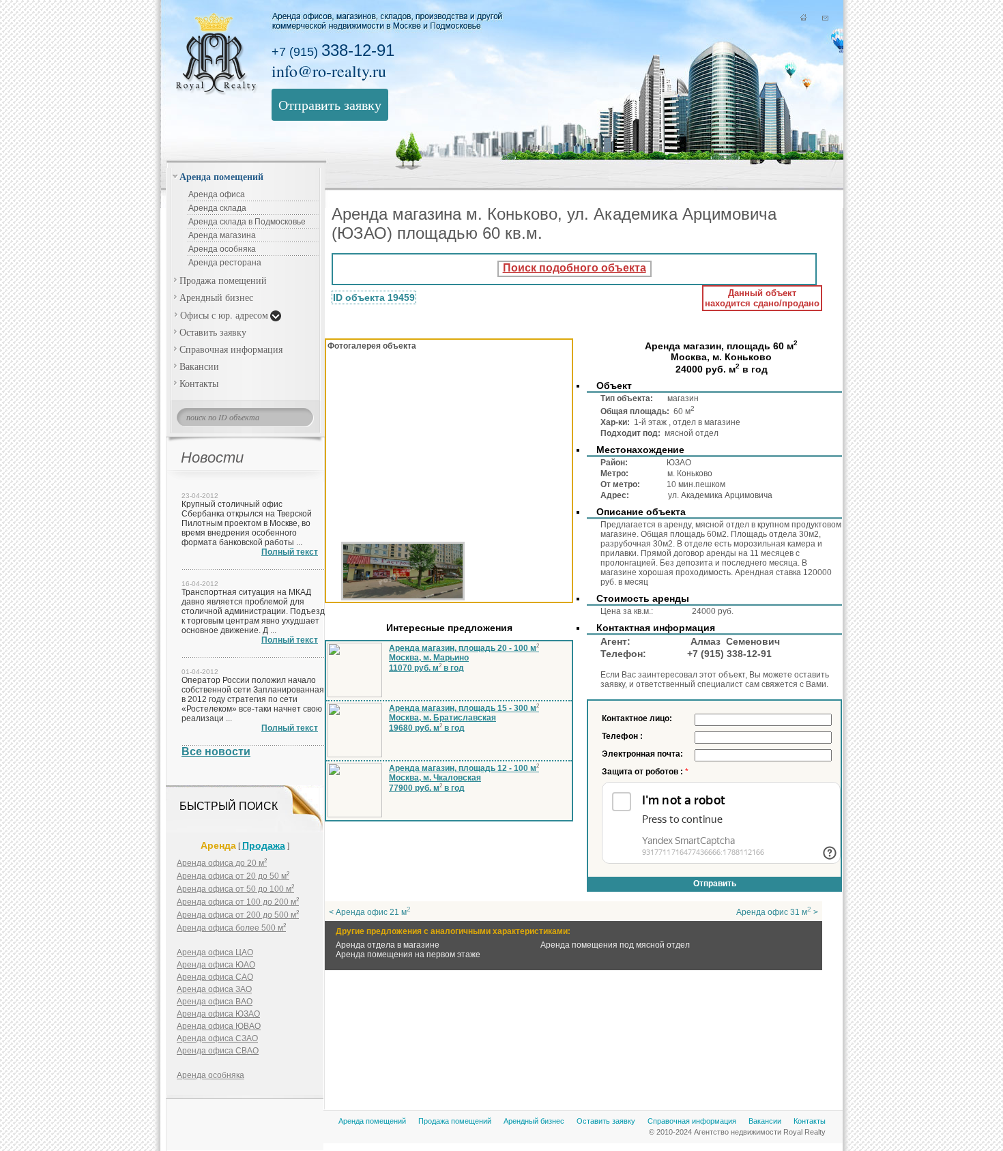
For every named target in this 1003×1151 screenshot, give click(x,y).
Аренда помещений (221, 176)
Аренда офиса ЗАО (214, 989)
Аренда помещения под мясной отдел (615, 945)
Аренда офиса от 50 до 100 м (235, 889)
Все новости (215, 751)
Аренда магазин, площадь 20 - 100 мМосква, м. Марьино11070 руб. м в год (464, 658)
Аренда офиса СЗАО (217, 1038)
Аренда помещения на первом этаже (408, 954)
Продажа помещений (223, 280)
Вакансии (199, 366)
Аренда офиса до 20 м (222, 863)
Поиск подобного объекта (574, 268)
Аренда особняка (222, 249)
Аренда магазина (222, 235)
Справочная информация (230, 349)
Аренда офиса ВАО (214, 1001)
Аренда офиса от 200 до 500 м (238, 915)
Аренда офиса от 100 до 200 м (238, 902)
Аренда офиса (216, 194)
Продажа (263, 845)
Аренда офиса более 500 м (231, 928)
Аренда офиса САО (215, 977)
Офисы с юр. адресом (224, 314)
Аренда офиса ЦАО (215, 952)
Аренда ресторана (224, 262)
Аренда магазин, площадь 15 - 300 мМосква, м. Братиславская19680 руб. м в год (464, 718)
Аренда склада (217, 208)
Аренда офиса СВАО (218, 1050)
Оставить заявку (212, 331)
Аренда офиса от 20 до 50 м (233, 876)
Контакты (198, 383)
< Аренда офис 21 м (370, 912)
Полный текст (289, 552)
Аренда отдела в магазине (387, 945)
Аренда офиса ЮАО (216, 965)
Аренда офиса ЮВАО (219, 1026)
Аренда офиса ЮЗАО (218, 1014)
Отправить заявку (329, 105)
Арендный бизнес (216, 297)
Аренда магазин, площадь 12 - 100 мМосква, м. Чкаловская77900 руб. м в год (464, 778)
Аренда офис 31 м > (777, 912)
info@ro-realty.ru (329, 71)
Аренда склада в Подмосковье (247, 222)
